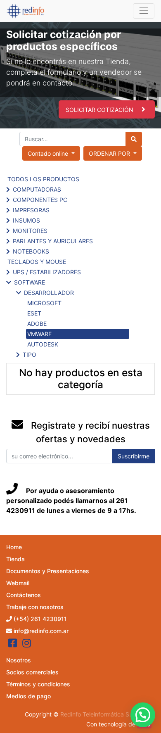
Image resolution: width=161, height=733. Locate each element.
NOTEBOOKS (31, 251)
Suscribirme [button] (133, 456)
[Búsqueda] (133, 139)
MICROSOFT (44, 302)
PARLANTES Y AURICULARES (53, 240)
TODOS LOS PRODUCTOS (43, 179)
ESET (34, 313)
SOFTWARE (29, 282)
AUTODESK (42, 344)
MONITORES (30, 230)
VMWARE (39, 333)
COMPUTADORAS (37, 189)
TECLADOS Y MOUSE (36, 261)
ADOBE (37, 323)
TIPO (29, 354)
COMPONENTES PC (40, 199)
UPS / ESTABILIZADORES (47, 271)
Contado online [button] (49, 153)
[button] (112, 153)
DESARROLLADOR (49, 292)
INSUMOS (26, 220)
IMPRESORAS (31, 209)
